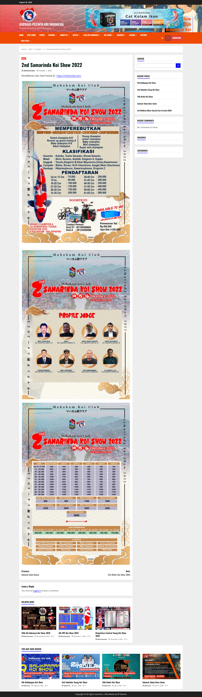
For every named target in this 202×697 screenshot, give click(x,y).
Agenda (132, 35)
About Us (63, 35)
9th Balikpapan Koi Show (146, 82)
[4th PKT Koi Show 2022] (76, 618)
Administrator (29, 71)
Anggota (120, 35)
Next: (119, 573)
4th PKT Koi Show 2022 (69, 632)
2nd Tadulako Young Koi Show (148, 89)
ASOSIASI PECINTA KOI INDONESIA (41, 24)
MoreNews (109, 694)
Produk (51, 35)
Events (42, 35)
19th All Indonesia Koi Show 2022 (36, 632)
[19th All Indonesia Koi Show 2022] (39, 618)
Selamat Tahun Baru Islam (147, 103)
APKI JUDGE (31, 35)
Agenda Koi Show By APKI (33, 673)
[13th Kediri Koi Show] (121, 666)
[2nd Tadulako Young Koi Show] (81, 666)
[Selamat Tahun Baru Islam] (161, 666)
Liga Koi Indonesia (91, 35)
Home (21, 35)
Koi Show (108, 35)
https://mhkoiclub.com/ (69, 75)
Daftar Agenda (49, 673)
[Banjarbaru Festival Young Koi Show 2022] (113, 618)
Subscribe (176, 38)
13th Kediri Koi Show (145, 96)
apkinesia (26, 686)
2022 (23, 58)
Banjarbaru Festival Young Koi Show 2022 (111, 634)
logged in (37, 590)
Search (140, 58)
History (143, 35)
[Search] (178, 65)
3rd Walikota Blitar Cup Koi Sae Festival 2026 (154, 110)
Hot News (27, 676)
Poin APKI (25, 40)
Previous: (30, 573)
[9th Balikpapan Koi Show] (41, 666)
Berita (75, 35)
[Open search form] (162, 38)
